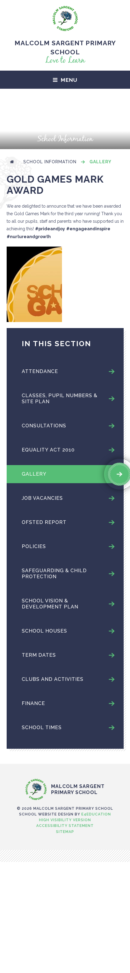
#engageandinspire (88, 228)
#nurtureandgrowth (29, 236)
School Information (49, 161)
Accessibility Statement (65, 826)
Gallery (100, 161)
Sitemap (65, 832)
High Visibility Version (65, 820)
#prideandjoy (50, 228)
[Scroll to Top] (65, 766)
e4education (96, 814)
